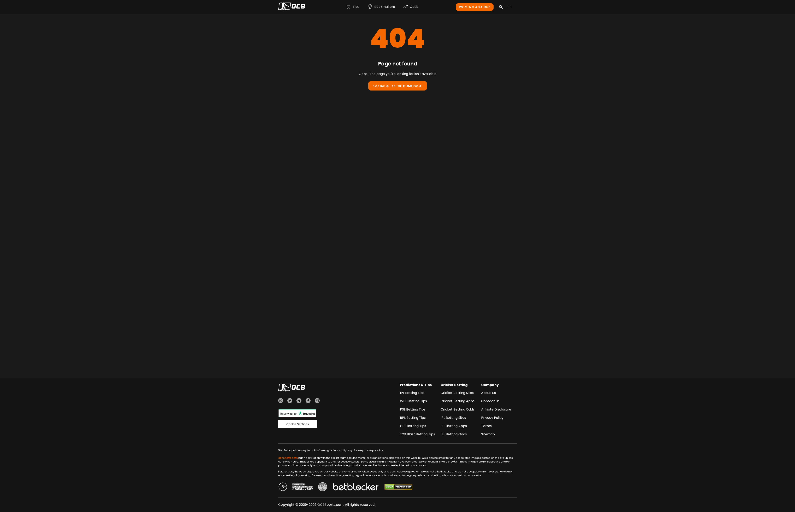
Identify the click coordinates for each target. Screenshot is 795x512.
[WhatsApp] (280, 401)
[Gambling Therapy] (302, 487)
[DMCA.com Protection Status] (398, 487)
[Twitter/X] (289, 401)
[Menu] (509, 7)
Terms (486, 426)
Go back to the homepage (397, 86)
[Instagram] (317, 401)
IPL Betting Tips (412, 392)
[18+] (282, 487)
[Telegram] (298, 401)
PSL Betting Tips (412, 409)
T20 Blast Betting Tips (417, 434)
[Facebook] (308, 401)
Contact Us (490, 401)
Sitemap (488, 434)
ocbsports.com (288, 458)
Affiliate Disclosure (496, 409)
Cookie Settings (297, 424)
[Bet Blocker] (355, 487)
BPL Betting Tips (413, 417)
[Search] (501, 7)
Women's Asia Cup (474, 7)
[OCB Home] (291, 7)
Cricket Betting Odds (458, 409)
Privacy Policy (492, 417)
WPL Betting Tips (413, 401)
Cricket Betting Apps (458, 401)
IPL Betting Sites (453, 417)
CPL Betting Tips (413, 426)
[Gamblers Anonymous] (322, 487)
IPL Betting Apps (454, 426)
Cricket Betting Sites (457, 392)
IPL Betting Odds (454, 434)
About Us (488, 392)
